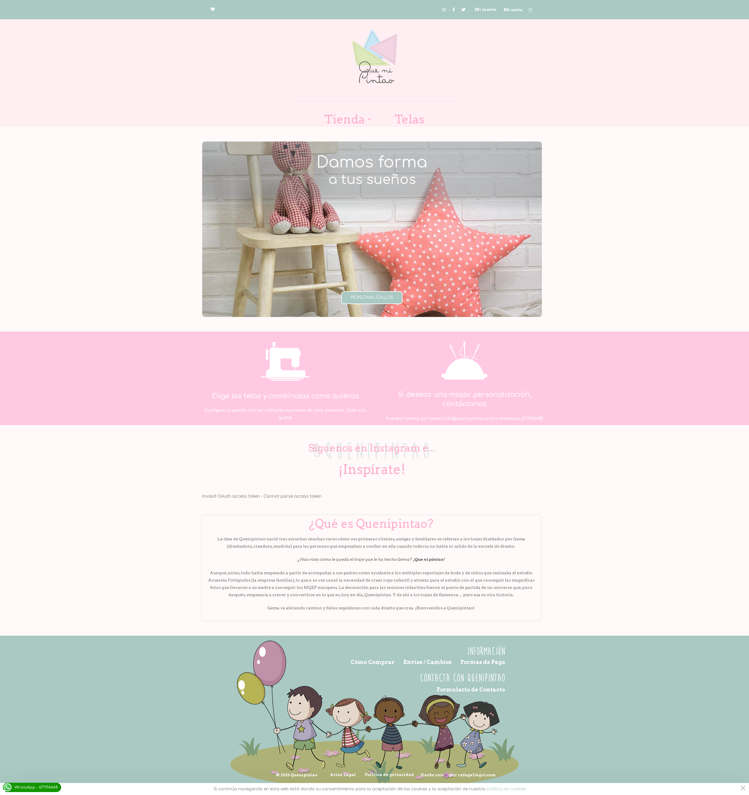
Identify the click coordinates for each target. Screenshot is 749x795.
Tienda (344, 119)
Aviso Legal (343, 774)
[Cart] (530, 9)
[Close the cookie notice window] (742, 789)
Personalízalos (372, 297)
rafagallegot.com (477, 775)
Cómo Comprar (372, 662)
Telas (410, 119)
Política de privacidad (389, 774)
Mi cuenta (486, 9)
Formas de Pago (483, 662)
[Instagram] (444, 10)
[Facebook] (454, 10)
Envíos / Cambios (427, 662)
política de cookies (506, 789)
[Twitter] (463, 10)
